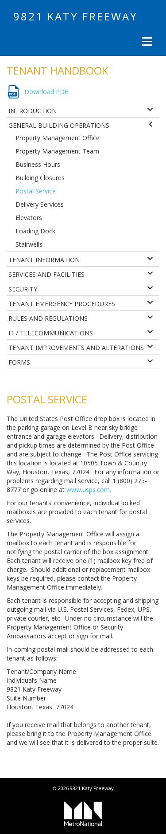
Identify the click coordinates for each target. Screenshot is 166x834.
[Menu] (146, 41)
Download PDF (46, 91)
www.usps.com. (89, 489)
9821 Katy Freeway (75, 16)
